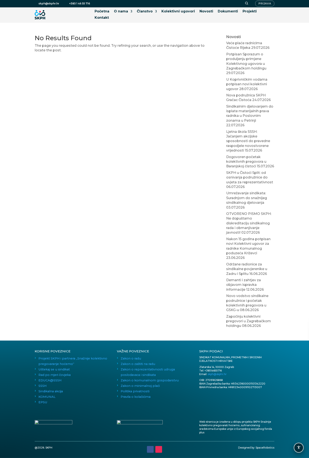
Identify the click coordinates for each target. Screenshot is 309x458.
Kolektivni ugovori (178, 11)
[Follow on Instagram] (158, 449)
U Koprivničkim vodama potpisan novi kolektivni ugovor (246, 84)
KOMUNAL (46, 397)
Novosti (206, 11)
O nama (121, 11)
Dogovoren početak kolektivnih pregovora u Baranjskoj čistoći (246, 161)
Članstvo (145, 11)
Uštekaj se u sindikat (54, 369)
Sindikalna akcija (50, 391)
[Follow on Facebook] (150, 449)
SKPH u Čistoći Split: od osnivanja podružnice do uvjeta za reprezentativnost (249, 177)
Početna (102, 11)
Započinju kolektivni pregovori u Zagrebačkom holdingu (248, 321)
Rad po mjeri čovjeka (54, 375)
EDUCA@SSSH (50, 380)
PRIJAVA (264, 3)
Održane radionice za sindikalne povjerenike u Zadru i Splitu (246, 269)
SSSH (42, 386)
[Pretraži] (246, 3)
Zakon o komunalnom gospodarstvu (150, 380)
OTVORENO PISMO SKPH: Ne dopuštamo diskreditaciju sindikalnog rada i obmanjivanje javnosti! (248, 223)
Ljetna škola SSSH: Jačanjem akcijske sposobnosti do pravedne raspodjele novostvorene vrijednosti (248, 141)
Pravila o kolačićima (136, 397)
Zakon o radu (131, 358)
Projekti (250, 11)
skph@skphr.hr (217, 374)
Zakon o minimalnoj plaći (140, 386)
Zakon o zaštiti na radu (138, 364)
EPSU (42, 402)
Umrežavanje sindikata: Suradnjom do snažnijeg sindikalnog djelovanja (246, 198)
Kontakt (102, 18)
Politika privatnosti (135, 391)
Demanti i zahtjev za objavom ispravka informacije (243, 285)
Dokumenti (228, 11)
